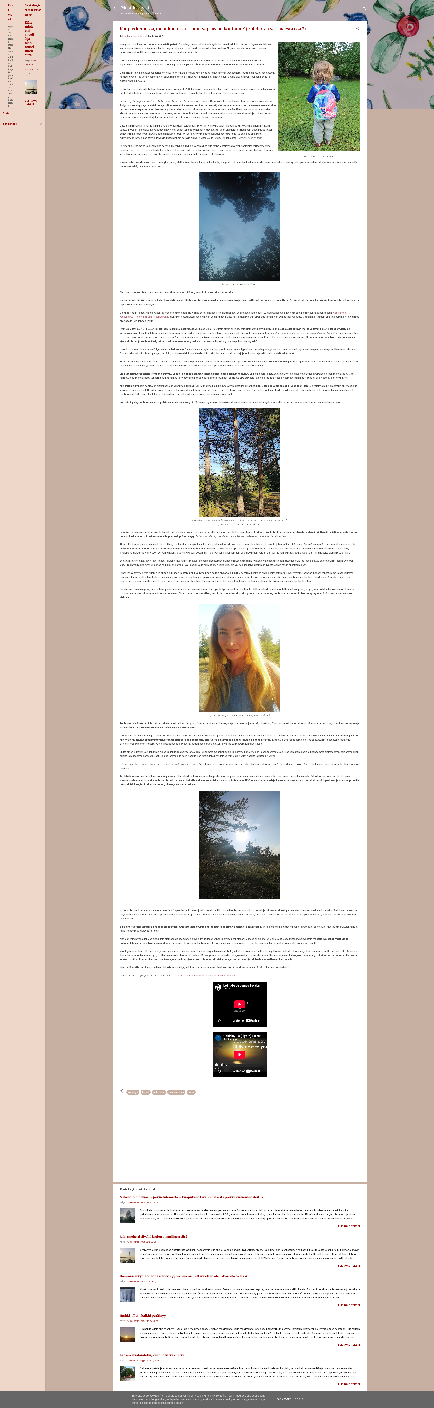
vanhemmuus (176, 1092)
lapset (145, 1092)
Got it (299, 1399)
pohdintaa (158, 1092)
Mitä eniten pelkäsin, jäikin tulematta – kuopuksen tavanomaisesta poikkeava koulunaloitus (191, 1197)
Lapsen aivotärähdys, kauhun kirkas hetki (152, 1355)
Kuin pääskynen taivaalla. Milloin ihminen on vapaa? (206, 975)
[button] (358, 29)
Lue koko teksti (349, 1226)
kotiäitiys (133, 1092)
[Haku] (364, 9)
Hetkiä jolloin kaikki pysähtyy (143, 1316)
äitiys (191, 1092)
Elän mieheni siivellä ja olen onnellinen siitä (153, 1237)
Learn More (283, 1399)
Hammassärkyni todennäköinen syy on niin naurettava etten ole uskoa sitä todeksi (183, 1276)
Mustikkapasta (136, 8)
